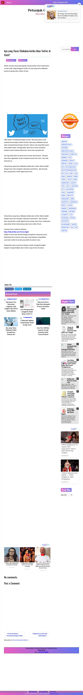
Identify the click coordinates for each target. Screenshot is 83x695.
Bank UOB (74, 154)
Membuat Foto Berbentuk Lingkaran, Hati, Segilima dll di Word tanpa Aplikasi (11, 306)
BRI (63, 173)
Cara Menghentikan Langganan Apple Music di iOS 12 (27, 312)
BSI (67, 173)
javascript (70, 192)
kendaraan (65, 199)
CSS (76, 173)
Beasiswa (65, 160)
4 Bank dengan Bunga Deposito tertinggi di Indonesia (69, 347)
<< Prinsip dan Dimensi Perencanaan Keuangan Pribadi (14, 635)
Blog (76, 163)
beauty (72, 160)
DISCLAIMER (43, 692)
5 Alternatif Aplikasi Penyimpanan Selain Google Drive (27, 323)
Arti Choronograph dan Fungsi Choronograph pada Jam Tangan (68, 310)
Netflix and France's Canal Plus (71, 380)
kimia (72, 199)
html (63, 186)
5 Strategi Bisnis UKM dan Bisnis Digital (67, 411)
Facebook (10, 289)
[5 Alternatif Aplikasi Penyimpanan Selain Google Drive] (27, 318)
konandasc (73, 202)
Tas (72, 227)
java (63, 192)
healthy (73, 183)
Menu (8, 2)
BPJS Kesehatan (71, 167)
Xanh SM (64, 230)
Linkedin (28, 289)
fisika (75, 176)
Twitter (19, 289)
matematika (72, 208)
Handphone (12, 60)
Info (68, 186)
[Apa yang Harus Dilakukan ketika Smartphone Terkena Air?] (11, 321)
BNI (63, 167)
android (64, 141)
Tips (76, 227)
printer (72, 218)
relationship (66, 224)
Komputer (23, 60)
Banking (64, 157)
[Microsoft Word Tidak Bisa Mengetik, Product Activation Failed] (43, 299)
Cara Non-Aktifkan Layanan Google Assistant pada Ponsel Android (43, 331)
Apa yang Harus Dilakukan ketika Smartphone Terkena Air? (11, 331)
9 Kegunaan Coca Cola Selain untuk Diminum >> (40, 635)
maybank (64, 211)
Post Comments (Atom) (20, 640)
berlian (64, 163)
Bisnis (70, 163)
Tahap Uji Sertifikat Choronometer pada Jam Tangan (69, 330)
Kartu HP (70, 195)
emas (63, 176)
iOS (63, 189)
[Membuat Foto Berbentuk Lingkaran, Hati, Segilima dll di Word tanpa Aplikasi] (11, 299)
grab (75, 179)
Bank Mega (65, 154)
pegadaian (65, 218)
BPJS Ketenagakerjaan (69, 170)
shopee (74, 224)
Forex (63, 179)
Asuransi (64, 148)
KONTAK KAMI (43, 652)
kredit (64, 205)
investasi (75, 186)
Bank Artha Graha (67, 151)
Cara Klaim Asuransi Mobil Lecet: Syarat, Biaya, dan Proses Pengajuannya (69, 363)
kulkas (70, 205)
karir (63, 195)
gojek (69, 179)
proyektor (65, 221)
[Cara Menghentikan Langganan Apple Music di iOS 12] (27, 303)
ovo (71, 215)
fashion (69, 176)
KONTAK (52, 692)
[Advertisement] (41, 31)
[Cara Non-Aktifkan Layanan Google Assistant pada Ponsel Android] (43, 321)
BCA (70, 157)
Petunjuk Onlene (41, 10)
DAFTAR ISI (32, 692)
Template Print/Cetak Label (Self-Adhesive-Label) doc (68, 394)
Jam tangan (69, 189)
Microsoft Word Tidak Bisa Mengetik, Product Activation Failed (43, 305)
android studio (66, 144)
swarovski (65, 227)
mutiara (72, 211)
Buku (71, 173)
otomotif (65, 215)
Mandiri (64, 208)
